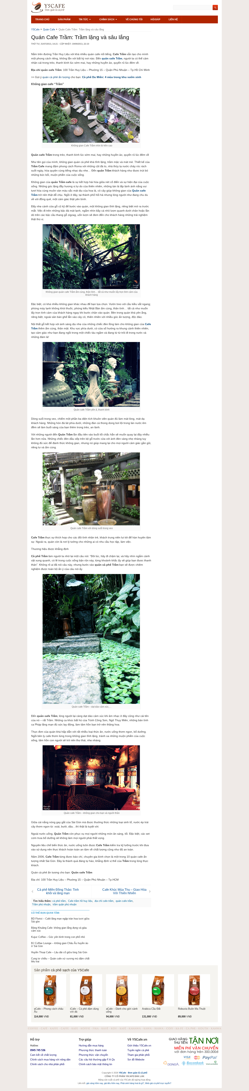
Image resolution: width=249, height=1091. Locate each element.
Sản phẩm (64, 19)
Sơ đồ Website (135, 1059)
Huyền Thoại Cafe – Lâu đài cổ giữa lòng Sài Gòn (59, 952)
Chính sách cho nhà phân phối (47, 1064)
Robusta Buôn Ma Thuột (191, 1008)
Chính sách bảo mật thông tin (95, 1064)
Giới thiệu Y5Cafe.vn (139, 1045)
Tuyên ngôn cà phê (138, 1050)
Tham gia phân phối (138, 1054)
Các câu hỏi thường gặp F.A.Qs (97, 1059)
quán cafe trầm (124, 900)
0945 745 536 (37, 1050)
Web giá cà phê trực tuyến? (158, 1083)
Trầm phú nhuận (41, 904)
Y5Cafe (52, 8)
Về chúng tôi (134, 19)
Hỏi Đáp (155, 19)
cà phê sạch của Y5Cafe (70, 970)
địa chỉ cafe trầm (104, 900)
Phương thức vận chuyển (93, 1054)
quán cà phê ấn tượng (56, 77)
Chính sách (107, 19)
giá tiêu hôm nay (111, 1083)
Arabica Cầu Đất (151, 1008)
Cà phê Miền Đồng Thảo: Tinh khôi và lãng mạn (58, 891)
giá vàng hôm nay (94, 1083)
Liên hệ (173, 19)
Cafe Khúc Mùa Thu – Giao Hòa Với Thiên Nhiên (124, 891)
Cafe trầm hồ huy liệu (80, 900)
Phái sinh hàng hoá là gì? (132, 1083)
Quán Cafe (49, 29)
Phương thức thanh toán (93, 1050)
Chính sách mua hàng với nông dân (50, 1059)
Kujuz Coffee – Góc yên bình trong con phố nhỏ (58, 936)
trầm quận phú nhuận (64, 904)
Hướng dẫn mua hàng (91, 1045)
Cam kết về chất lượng (43, 1054)
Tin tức (84, 19)
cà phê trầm (59, 900)
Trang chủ (42, 19)
